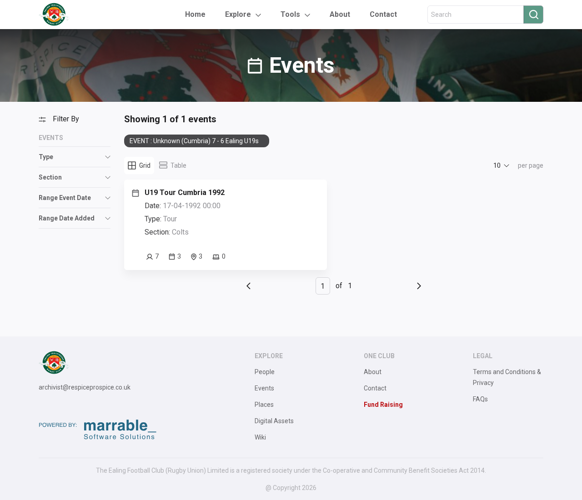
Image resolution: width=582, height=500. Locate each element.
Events (264, 388)
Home (195, 14)
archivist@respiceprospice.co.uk (84, 387)
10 (497, 165)
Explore (238, 14)
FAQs (480, 399)
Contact (383, 14)
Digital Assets (274, 421)
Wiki (260, 437)
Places (264, 404)
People (265, 371)
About (340, 14)
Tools (290, 14)
